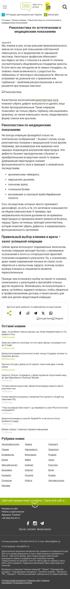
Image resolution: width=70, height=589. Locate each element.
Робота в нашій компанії (13, 512)
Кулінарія (6, 475)
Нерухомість (31, 449)
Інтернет (29, 465)
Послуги (29, 475)
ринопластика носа (46, 100)
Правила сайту (34, 580)
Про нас (22, 529)
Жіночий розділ (9, 465)
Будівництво (8, 454)
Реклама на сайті (10, 509)
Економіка (7, 470)
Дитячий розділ (56, 480)
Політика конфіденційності (14, 580)
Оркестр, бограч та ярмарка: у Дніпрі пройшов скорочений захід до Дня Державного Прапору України (34, 376)
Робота (28, 480)
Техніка (28, 444)
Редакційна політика (22, 583)
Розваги (52, 454)
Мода (51, 470)
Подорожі (7, 480)
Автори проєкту (44, 529)
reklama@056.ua (52, 541)
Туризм (5, 449)
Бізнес (5, 460)
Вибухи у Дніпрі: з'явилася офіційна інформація (25, 429)
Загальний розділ (10, 444)
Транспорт (53, 449)
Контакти (31, 529)
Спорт (51, 460)
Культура (53, 465)
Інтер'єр (29, 470)
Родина (52, 475)
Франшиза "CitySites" (11, 515)
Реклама (6, 485)
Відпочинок (30, 454)
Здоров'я (53, 444)
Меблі (28, 460)
